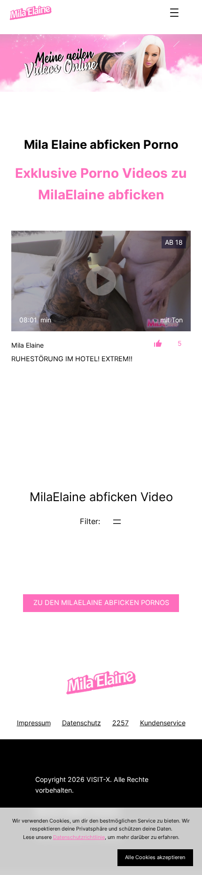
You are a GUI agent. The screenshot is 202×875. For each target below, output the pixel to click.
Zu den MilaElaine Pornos (101, 602)
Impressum (34, 723)
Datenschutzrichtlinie (79, 837)
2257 (120, 723)
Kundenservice (163, 723)
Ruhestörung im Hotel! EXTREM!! (71, 359)
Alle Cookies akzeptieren (155, 857)
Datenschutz (81, 723)
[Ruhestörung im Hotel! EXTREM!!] (101, 281)
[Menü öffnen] (174, 13)
